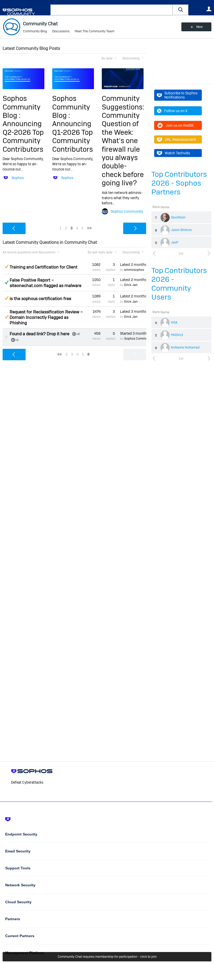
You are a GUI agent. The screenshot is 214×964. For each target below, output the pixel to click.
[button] (180, 9)
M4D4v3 (177, 335)
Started (133, 333)
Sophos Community (127, 211)
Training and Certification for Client (44, 267)
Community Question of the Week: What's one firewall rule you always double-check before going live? (123, 149)
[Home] (25, 11)
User (208, 8)
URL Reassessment (180, 139)
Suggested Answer (6, 266)
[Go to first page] (59, 354)
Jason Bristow (181, 230)
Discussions (60, 31)
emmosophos (134, 270)
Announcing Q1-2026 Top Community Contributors (72, 136)
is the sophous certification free (40, 298)
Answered (6, 282)
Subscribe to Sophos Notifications (181, 95)
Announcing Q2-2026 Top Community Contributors (23, 136)
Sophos (17, 177)
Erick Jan (131, 285)
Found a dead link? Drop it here (39, 334)
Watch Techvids (177, 153)
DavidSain (178, 217)
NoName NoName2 (185, 347)
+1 (17, 340)
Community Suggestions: (123, 102)
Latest (133, 264)
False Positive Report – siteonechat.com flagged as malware (45, 282)
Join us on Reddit (180, 125)
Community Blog (35, 31)
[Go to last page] (181, 253)
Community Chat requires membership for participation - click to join (107, 957)
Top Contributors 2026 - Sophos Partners (179, 183)
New (199, 27)
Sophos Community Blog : (21, 107)
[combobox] (112, 10)
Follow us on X (175, 110)
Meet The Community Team (94, 31)
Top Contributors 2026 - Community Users (179, 284)
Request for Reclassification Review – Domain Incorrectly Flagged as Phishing (46, 317)
